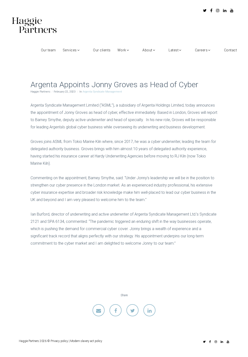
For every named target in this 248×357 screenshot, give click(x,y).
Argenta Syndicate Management (102, 91)
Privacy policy (59, 341)
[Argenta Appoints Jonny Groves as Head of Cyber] (99, 310)
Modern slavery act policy (86, 341)
